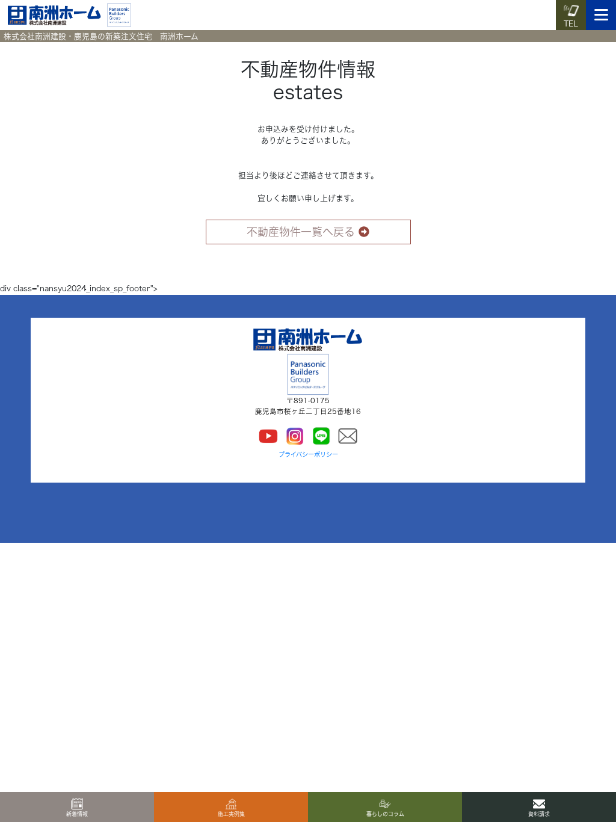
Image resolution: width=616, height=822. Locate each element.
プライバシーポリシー (308, 454)
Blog (56, 268)
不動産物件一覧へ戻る (301, 231)
